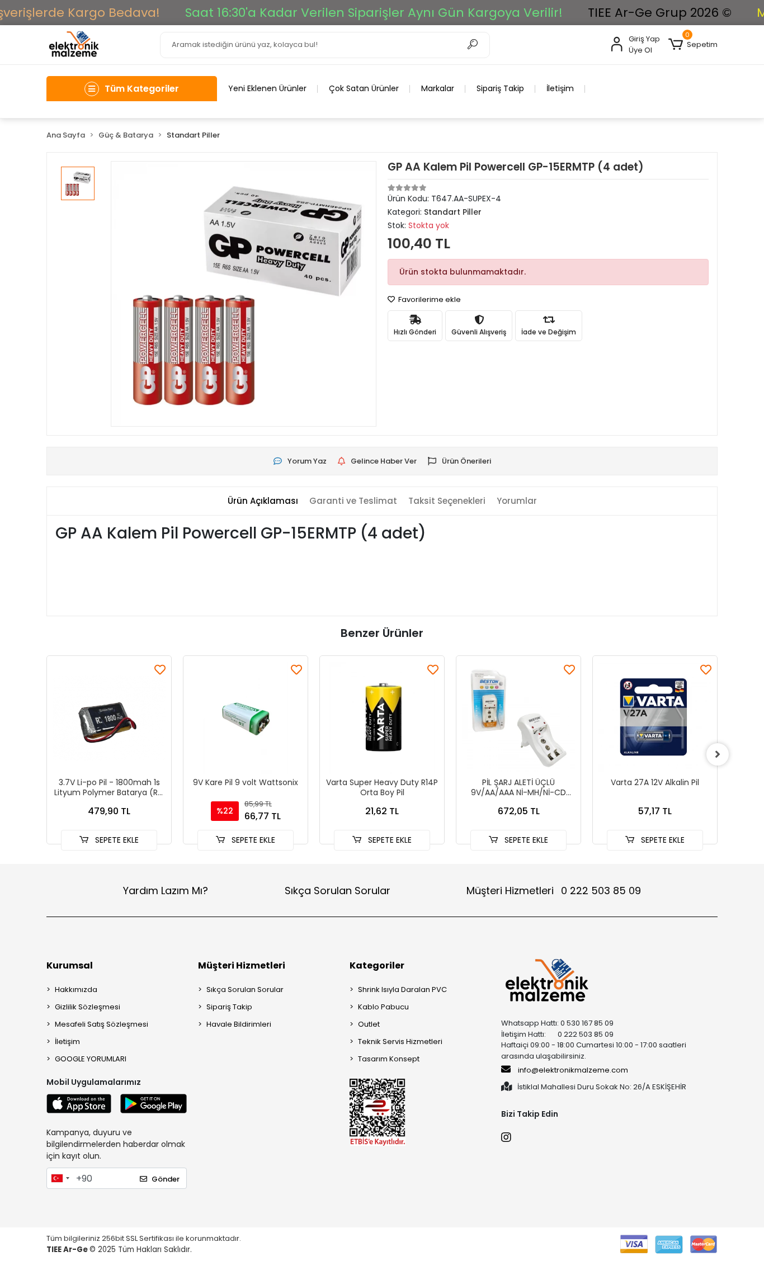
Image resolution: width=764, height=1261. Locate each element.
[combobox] (60, 1178)
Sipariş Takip (500, 88)
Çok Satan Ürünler (364, 88)
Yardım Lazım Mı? (165, 891)
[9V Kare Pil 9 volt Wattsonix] (245, 718)
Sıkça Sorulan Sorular (337, 891)
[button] (693, 44)
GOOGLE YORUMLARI (90, 1059)
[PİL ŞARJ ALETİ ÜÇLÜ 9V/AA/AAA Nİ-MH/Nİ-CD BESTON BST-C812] (518, 718)
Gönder (166, 1179)
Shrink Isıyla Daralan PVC (402, 989)
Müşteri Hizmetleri (553, 891)
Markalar (437, 88)
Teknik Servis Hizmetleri (400, 1041)
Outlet (369, 1024)
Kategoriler (377, 965)
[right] (718, 754)
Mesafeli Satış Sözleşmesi (101, 1024)
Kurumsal (69, 965)
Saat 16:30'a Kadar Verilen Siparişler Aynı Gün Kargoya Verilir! (374, 12)
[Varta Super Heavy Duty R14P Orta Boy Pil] (382, 718)
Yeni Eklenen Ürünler (267, 88)
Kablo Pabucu (383, 1007)
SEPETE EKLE (116, 840)
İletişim (560, 88)
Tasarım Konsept (388, 1059)
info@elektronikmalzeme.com (573, 1070)
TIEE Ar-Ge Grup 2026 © (660, 12)
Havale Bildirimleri (238, 1024)
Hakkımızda (76, 989)
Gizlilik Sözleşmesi (87, 1007)
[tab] (263, 501)
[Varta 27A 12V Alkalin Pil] (654, 718)
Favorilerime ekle (429, 299)
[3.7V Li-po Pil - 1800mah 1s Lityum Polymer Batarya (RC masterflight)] (109, 718)
